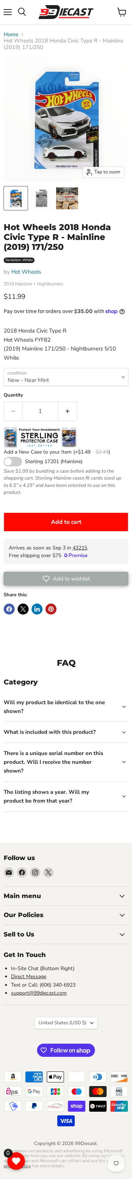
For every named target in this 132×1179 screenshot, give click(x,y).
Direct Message (28, 976)
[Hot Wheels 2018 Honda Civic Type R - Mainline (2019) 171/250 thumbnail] (15, 198)
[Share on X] (23, 609)
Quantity (13, 395)
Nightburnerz (50, 284)
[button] (66, 579)
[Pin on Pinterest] (50, 609)
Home (11, 34)
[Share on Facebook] (9, 609)
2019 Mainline (18, 284)
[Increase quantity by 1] (67, 411)
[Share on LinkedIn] (37, 609)
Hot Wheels (26, 271)
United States (62, 1023)
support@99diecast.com (39, 993)
